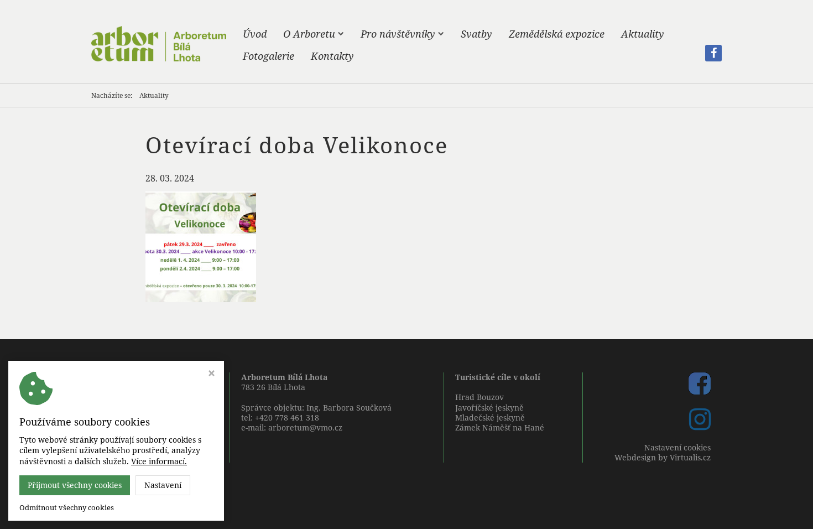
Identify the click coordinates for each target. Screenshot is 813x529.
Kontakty (332, 56)
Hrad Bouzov (479, 397)
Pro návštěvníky (398, 33)
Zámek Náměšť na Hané (499, 427)
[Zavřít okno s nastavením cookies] (211, 374)
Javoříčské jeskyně (489, 407)
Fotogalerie (268, 56)
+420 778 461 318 (287, 417)
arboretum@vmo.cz (305, 427)
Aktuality (642, 33)
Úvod (255, 33)
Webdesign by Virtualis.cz (662, 457)
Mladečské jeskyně (490, 417)
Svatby (476, 33)
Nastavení (162, 485)
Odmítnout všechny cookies (66, 507)
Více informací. (159, 461)
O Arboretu (309, 33)
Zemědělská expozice (556, 33)
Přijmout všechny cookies (75, 485)
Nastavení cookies (677, 447)
